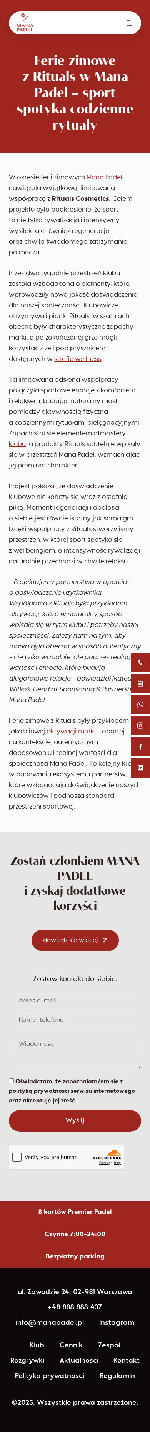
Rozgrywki (27, 1361)
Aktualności (79, 1361)
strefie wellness (77, 359)
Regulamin (117, 1376)
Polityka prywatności (49, 1376)
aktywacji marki (72, 731)
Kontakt (127, 1361)
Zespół (109, 1345)
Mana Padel (104, 177)
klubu (17, 444)
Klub (37, 1345)
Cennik (71, 1345)
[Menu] (130, 23)
